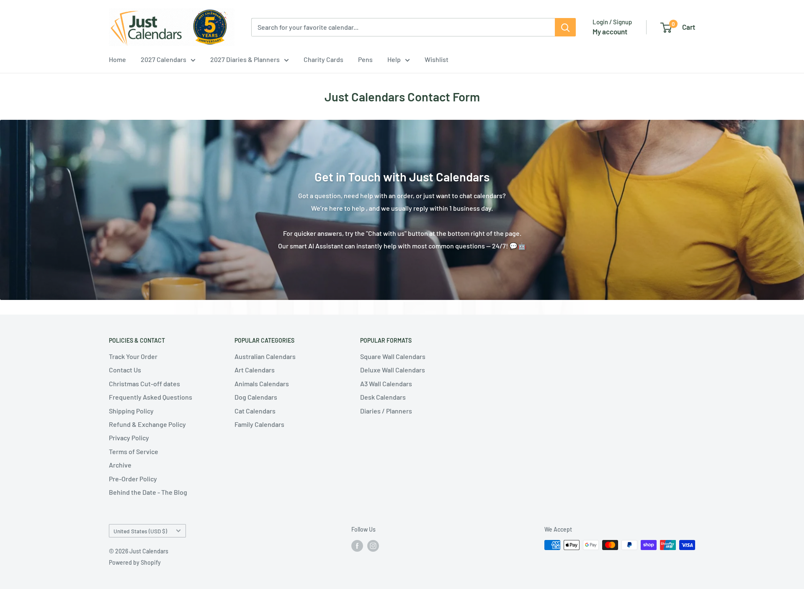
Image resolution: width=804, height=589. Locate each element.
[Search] (565, 27)
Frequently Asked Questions (150, 397)
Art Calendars (254, 370)
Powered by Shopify (135, 562)
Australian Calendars (265, 356)
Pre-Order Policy (133, 479)
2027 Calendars (163, 59)
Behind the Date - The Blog (148, 492)
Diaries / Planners (386, 411)
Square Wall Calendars (392, 356)
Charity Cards (323, 59)
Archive (120, 465)
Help (394, 59)
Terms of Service (133, 451)
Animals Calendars (261, 384)
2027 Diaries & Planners (245, 59)
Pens (365, 59)
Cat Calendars (255, 411)
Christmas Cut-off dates (144, 384)
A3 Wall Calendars (386, 384)
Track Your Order (133, 356)
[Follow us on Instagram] (373, 546)
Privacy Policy (129, 438)
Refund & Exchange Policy (147, 424)
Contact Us (125, 370)
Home (117, 59)
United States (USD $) (140, 531)
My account (610, 31)
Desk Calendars (383, 397)
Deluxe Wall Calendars (392, 370)
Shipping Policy (131, 411)
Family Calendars (259, 424)
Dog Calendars (255, 397)
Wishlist (436, 59)
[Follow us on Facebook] (357, 546)
